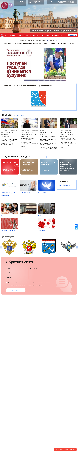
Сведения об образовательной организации (33, 40)
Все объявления (63, 185)
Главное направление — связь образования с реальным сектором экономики (68, 133)
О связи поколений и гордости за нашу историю (47, 132)
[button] (76, 16)
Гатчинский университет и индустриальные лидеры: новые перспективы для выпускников (29, 133)
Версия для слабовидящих (37, 2)
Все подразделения (39, 157)
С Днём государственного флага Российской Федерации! (9, 132)
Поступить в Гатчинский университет (65, 449)
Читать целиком (72, 35)
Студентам (52, 40)
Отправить (16, 290)
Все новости (18, 115)
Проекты (52, 43)
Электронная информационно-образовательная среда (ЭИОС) (22, 43)
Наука (45, 43)
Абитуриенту (62, 43)
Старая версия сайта (21, 3)
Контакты (71, 43)
